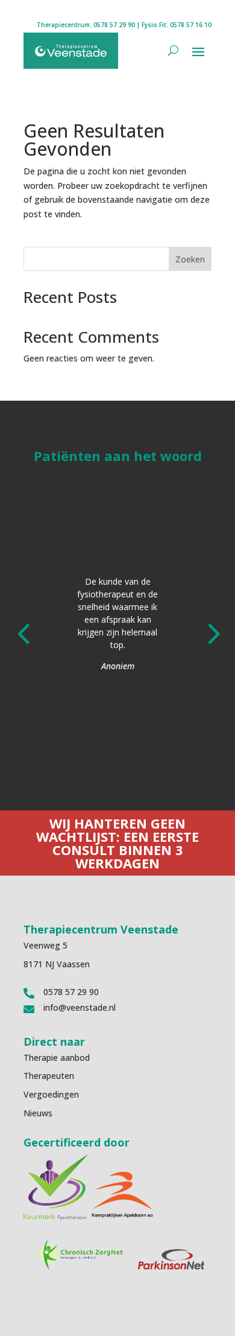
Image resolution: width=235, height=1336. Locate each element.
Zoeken (190, 259)
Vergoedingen (51, 1094)
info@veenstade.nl (79, 1007)
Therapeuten (49, 1075)
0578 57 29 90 (114, 25)
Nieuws (38, 1113)
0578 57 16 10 (191, 25)
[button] (23, 632)
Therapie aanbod (57, 1057)
